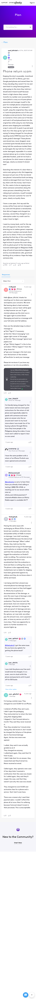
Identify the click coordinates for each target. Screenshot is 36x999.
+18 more (19, 289)
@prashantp (9, 482)
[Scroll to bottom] (31, 994)
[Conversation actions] (32, 66)
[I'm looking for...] (30, 27)
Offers (11, 3)
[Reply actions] (30, 402)
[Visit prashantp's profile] (6, 449)
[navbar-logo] (18, 3)
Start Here (18, 843)
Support (4, 3)
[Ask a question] (25, 995)
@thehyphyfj (9, 645)
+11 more (18, 475)
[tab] (6, 275)
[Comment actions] (31, 295)
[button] (5, 265)
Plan (5, 42)
